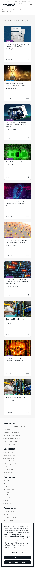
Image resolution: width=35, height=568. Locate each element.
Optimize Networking (10, 452)
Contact (15, 3)
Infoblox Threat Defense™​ (11, 432)
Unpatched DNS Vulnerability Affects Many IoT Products (16, 359)
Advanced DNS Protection (12, 435)
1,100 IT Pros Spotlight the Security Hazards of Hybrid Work (17, 45)
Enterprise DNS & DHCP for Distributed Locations (15, 320)
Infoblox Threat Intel (7, 12)
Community (8, 1)
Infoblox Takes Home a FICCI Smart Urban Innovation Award (16, 84)
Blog (16, 1)
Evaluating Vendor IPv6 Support (16, 397)
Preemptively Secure (10, 455)
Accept (17, 557)
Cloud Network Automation (12, 438)
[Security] (17, 27)
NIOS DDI (7, 430)
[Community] (17, 302)
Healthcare (7, 467)
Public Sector (8, 472)
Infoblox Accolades (9, 498)
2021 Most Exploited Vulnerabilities (17, 162)
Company (4, 9)
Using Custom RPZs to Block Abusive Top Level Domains (15, 202)
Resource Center (9, 511)
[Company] (17, 66)
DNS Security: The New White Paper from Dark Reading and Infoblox (16, 124)
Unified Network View (10, 441)
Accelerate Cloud (9, 458)
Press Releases (8, 495)
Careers (6, 500)
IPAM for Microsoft (9, 444)
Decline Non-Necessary (17, 562)
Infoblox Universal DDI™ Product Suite (15, 427)
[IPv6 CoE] (17, 380)
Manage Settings (17, 552)
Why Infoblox (8, 483)
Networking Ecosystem (11, 464)
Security (10, 9)
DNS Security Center (10, 517)
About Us (6, 480)
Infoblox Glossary (9, 520)
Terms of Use (10, 545)
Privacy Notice (21, 541)
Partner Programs (9, 489)
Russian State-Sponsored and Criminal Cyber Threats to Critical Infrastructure (17, 281)
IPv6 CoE (22, 9)
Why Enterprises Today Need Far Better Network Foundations (16, 241)
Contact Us (7, 503)
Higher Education (9, 469)
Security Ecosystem (10, 461)
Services (6, 492)
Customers (7, 486)
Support (6, 514)
